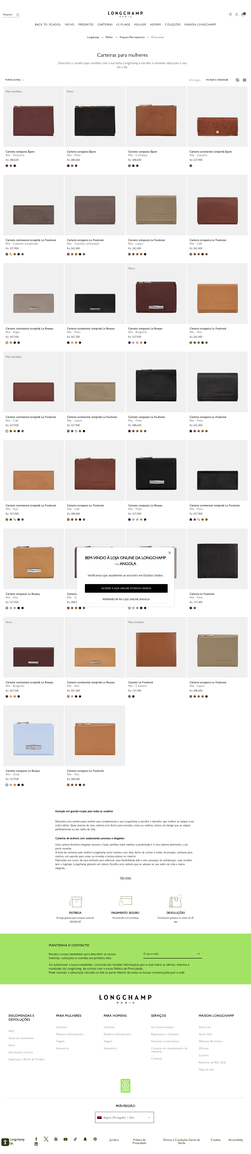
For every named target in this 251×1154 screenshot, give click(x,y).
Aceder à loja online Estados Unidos (126, 588)
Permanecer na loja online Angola (126, 599)
